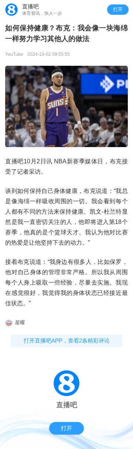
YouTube (14, 54)
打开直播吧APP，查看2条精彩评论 (67, 340)
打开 (118, 9)
